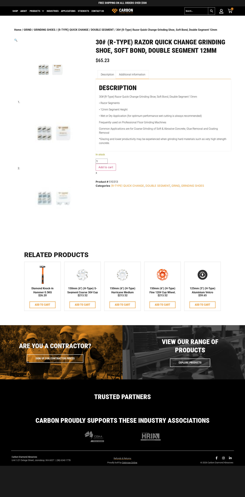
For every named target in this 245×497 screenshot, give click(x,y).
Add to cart (105, 167)
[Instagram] (223, 458)
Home (17, 29)
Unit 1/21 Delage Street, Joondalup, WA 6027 (33, 460)
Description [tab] (107, 74)
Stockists (83, 11)
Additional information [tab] (132, 74)
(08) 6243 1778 (63, 460)
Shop (15, 11)
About (23, 11)
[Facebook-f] (217, 458)
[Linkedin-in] (230, 458)
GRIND (28, 29)
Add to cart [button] (42, 304)
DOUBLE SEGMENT (102, 29)
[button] (50, 40)
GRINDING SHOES (44, 29)
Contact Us (98, 11)
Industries (53, 11)
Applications (68, 11)
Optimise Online (129, 462)
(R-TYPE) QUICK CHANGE (73, 29)
